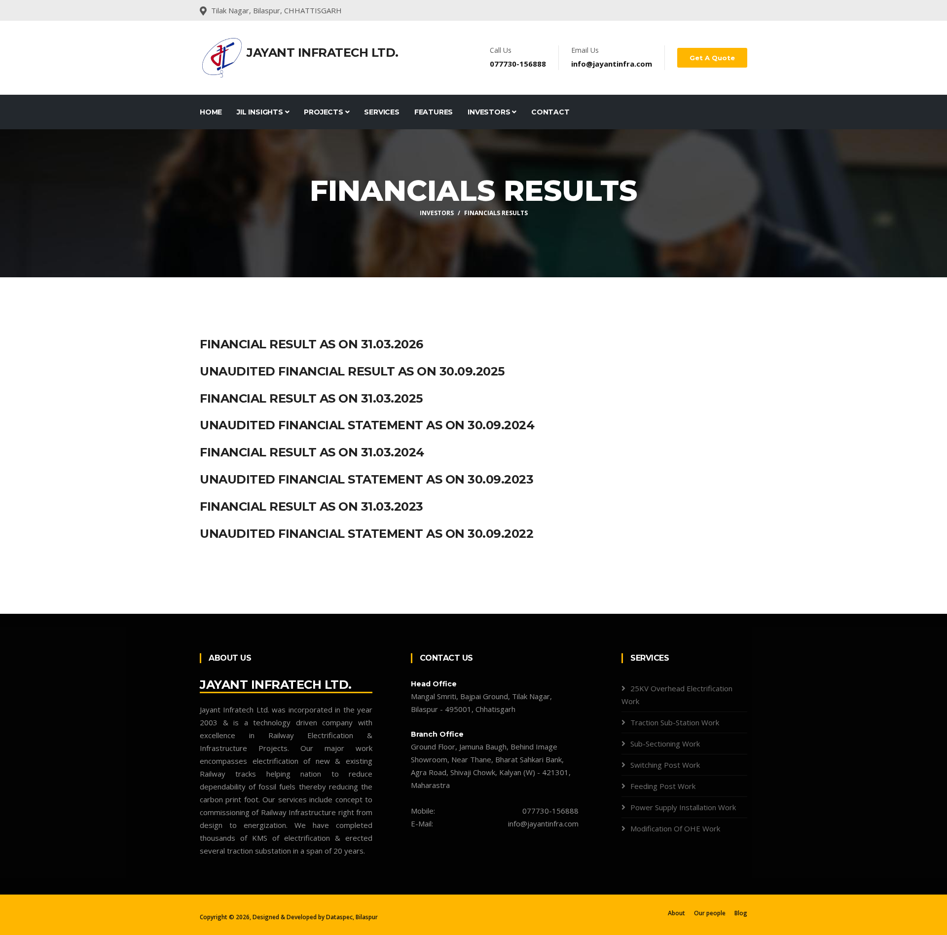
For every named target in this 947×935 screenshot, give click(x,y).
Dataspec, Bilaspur (352, 917)
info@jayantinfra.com (611, 64)
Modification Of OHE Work (675, 828)
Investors (490, 112)
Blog (740, 913)
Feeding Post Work (662, 786)
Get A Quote (712, 58)
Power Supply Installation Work (683, 807)
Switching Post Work (665, 765)
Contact (550, 112)
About (676, 913)
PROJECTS (324, 112)
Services (381, 112)
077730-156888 (518, 64)
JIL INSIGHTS (261, 112)
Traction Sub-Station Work (674, 722)
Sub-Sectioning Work (665, 743)
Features (433, 112)
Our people (710, 913)
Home (211, 112)
